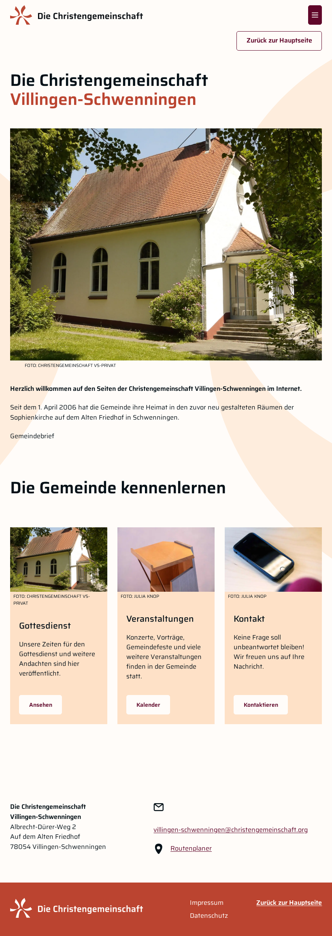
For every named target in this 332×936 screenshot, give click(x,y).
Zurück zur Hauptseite (279, 40)
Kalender (148, 704)
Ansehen (40, 704)
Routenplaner (191, 848)
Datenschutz (209, 916)
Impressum (206, 903)
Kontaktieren (261, 704)
